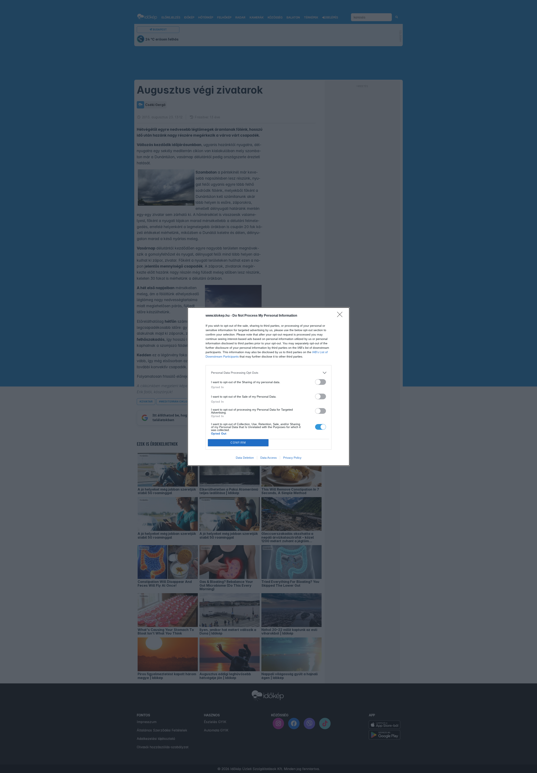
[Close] (341, 316)
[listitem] (268, 373)
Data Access (268, 457)
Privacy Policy (292, 457)
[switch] (320, 382)
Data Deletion (245, 457)
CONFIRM (238, 442)
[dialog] (268, 387)
